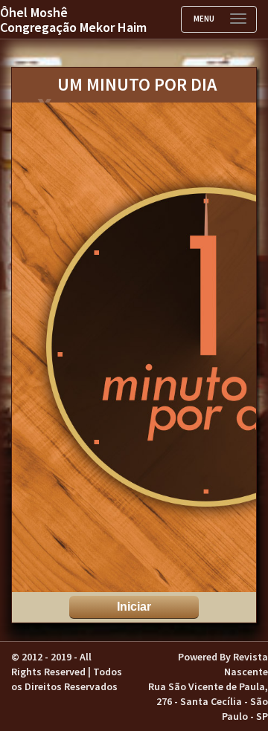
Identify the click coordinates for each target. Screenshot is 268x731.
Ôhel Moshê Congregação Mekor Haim (73, 20)
